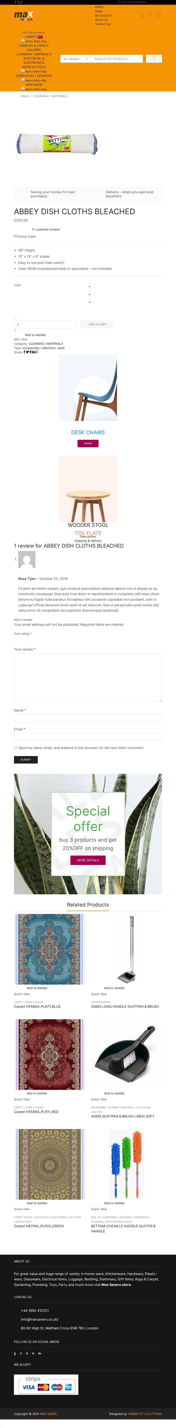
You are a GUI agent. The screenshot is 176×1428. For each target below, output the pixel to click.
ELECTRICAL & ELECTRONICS (50, 1217)
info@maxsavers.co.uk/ (40, 1319)
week (61, 348)
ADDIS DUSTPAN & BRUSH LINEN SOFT (122, 1116)
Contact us (102, 24)
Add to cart (98, 324)
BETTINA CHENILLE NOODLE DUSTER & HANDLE (123, 1228)
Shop (98, 11)
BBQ (93, 1217)
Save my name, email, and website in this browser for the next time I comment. (81, 748)
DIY (100, 1217)
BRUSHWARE (98, 1107)
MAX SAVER (49, 1414)
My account (103, 15)
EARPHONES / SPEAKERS (117, 1217)
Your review (25, 649)
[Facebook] (15, 2)
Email (19, 729)
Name (20, 710)
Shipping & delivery (88, 540)
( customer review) (46, 229)
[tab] (88, 536)
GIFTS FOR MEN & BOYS (118, 1221)
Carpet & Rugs (34, 1002)
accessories (31, 348)
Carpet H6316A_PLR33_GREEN (39, 1226)
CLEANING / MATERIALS (34, 54)
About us (101, 19)
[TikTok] (21, 2)
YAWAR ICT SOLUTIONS (145, 1414)
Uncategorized (101, 1002)
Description (88, 536)
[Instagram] (18, 2)
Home (99, 7)
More (88, 443)
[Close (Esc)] (0, 1422)
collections (48, 348)
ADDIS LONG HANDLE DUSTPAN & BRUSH (125, 1007)
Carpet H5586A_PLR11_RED (36, 1112)
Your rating (23, 633)
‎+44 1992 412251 (35, 1311)
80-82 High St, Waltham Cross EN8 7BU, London (60, 1328)
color (17, 285)
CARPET (18, 1002)
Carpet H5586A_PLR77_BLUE (37, 1007)
